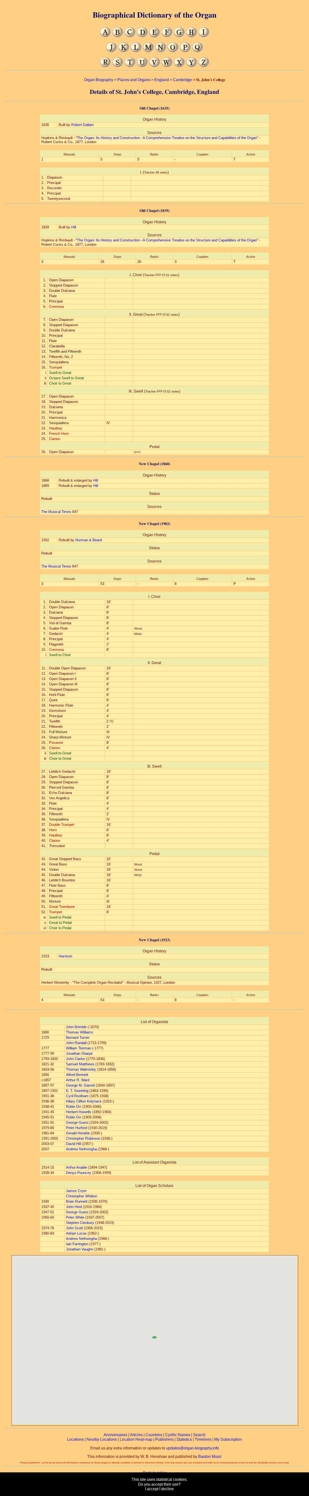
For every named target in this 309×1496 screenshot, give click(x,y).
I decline (166, 1489)
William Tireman (78, 1048)
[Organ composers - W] (167, 66)
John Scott (74, 1228)
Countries (154, 1435)
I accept (151, 1489)
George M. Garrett (80, 1085)
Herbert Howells (78, 1112)
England (161, 80)
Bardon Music (210, 1456)
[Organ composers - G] (179, 36)
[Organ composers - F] (167, 36)
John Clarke (75, 1059)
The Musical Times (56, 512)
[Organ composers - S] (117, 66)
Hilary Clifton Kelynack (84, 1101)
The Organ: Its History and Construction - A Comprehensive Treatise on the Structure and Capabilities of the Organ (167, 138)
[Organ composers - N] (160, 51)
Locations (75, 1439)
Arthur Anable (76, 1167)
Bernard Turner (78, 1037)
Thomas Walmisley (81, 1069)
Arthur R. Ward (77, 1080)
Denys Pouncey (78, 1173)
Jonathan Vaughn (79, 1249)
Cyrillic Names (177, 1435)
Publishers (164, 1439)
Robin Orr (73, 1107)
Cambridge (182, 80)
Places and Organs (133, 80)
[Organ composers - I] (204, 36)
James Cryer (76, 1191)
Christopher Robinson (83, 1138)
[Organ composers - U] (142, 66)
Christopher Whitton (81, 1196)
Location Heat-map (136, 1439)
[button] (154, 1335)
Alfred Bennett (77, 1075)
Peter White (75, 1217)
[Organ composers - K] (123, 51)
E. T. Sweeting (77, 1091)
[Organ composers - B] (117, 36)
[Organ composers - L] (136, 51)
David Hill (73, 1144)
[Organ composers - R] (105, 66)
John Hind (74, 1207)
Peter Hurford (76, 1128)
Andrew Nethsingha (81, 1149)
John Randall (76, 1043)
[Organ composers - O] (173, 51)
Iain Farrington (77, 1244)
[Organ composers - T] (130, 66)
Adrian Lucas (76, 1233)
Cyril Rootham (77, 1096)
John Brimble (76, 1027)
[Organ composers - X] (179, 66)
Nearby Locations (102, 1439)
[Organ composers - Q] (197, 51)
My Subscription (228, 1439)
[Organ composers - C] (130, 36)
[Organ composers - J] (111, 51)
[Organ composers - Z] (204, 66)
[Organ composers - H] (191, 36)
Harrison (65, 956)
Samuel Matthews (80, 1064)
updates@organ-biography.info (192, 1448)
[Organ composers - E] (154, 36)
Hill (73, 227)
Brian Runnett (76, 1201)
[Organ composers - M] (148, 51)
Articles (136, 1435)
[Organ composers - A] (105, 36)
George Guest (77, 1122)
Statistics (184, 1439)
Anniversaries (115, 1435)
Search (199, 1435)
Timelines (203, 1439)
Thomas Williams (79, 1032)
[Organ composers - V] (154, 66)
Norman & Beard (88, 540)
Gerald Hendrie (78, 1133)
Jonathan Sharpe (79, 1053)
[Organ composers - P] (185, 51)
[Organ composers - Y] (191, 66)
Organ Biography (98, 80)
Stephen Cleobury (80, 1223)
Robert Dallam (82, 125)
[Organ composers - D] (142, 36)
